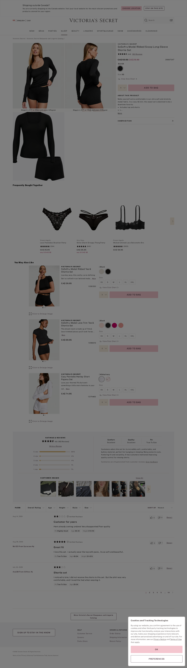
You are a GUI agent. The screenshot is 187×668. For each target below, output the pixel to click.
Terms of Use (176, 639)
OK (156, 649)
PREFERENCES (157, 659)
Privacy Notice (159, 639)
